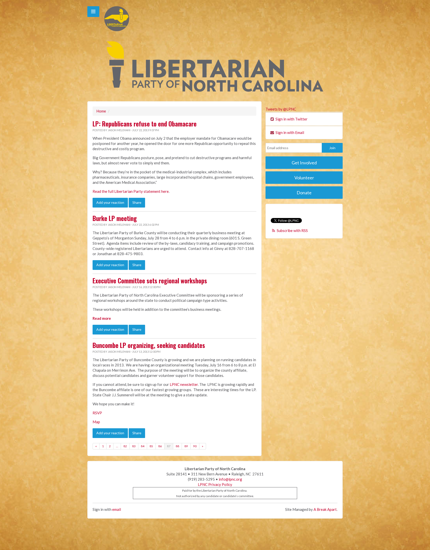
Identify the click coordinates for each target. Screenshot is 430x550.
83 (134, 446)
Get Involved (304, 162)
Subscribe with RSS (292, 230)
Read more (102, 318)
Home (101, 111)
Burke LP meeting (115, 218)
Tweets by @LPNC (281, 109)
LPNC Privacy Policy (215, 484)
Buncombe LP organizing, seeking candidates (149, 345)
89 (186, 446)
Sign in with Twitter (291, 119)
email (116, 509)
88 (177, 446)
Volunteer (304, 177)
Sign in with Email (289, 132)
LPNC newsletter (184, 384)
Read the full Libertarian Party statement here (131, 191)
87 (168, 446)
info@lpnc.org (230, 479)
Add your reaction (110, 202)
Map (96, 422)
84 (142, 446)
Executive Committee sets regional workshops (150, 280)
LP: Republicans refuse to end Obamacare (145, 123)
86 (160, 446)
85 (151, 446)
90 (195, 446)
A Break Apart (325, 509)
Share (136, 202)
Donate (304, 192)
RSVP (97, 413)
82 (125, 446)
